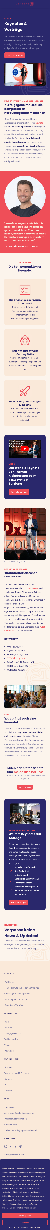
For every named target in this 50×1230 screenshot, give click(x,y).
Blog (6, 1021)
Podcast (8, 1027)
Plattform (9, 982)
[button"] (5, 1147)
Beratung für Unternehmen (16, 999)
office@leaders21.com (14, 1154)
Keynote (39, 122)
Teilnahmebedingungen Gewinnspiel (20, 1130)
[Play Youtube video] (25, 449)
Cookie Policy (12, 1227)
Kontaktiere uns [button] (14, 55)
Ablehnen (25, 1222)
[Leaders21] (25, 4)
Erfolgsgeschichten (13, 1033)
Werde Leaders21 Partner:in (16, 1073)
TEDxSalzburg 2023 (16, 658)
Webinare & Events (12, 1039)
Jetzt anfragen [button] (25, 787)
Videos (7, 1045)
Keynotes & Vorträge (13, 1005)
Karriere (8, 1079)
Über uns (8, 1067)
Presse (7, 1084)
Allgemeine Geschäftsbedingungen (20, 1113)
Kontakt (8, 1090)
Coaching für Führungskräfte (17, 993)
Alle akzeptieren (25, 1215)
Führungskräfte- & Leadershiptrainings (21, 987)
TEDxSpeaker (33, 588)
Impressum (38, 1227)
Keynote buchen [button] (19, 492)
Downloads (9, 1050)
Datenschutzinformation (25, 1227)
